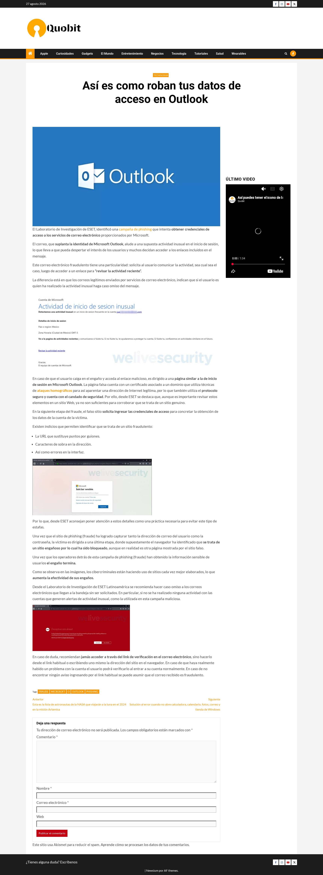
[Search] (286, 53)
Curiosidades (65, 53)
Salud (220, 53)
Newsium (152, 870)
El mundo (107, 53)
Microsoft (58, 691)
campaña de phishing (135, 229)
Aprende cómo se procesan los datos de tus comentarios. (145, 844)
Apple (44, 53)
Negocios (157, 53)
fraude (43, 691)
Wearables (239, 53)
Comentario (47, 737)
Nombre (44, 788)
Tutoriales (201, 53)
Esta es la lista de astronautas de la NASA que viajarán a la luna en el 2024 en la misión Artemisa (79, 704)
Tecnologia (179, 53)
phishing (92, 691)
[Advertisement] (258, 144)
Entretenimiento (132, 53)
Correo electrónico (52, 802)
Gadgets (87, 53)
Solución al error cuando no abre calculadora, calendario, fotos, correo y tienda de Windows (175, 704)
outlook (78, 691)
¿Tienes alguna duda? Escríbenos (51, 862)
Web (40, 816)
